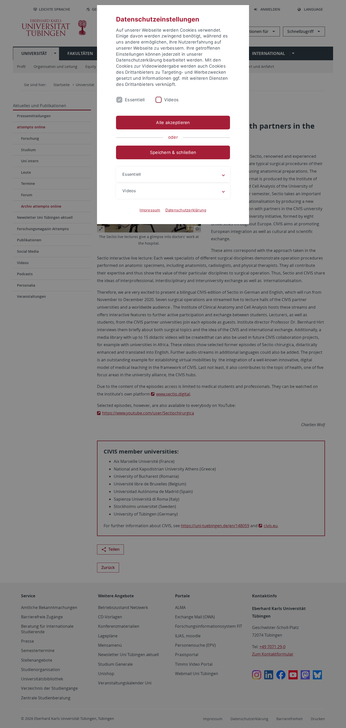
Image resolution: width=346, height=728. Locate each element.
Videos (171, 99)
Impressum (150, 210)
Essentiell (135, 99)
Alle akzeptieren (173, 122)
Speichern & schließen (173, 152)
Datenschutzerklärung (185, 210)
